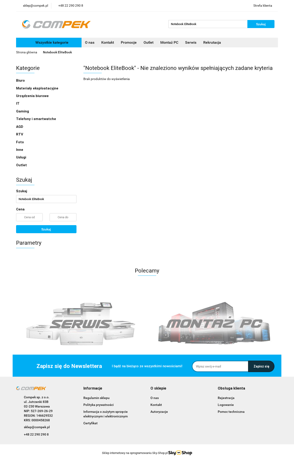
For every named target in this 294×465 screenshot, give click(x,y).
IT (18, 103)
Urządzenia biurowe (33, 96)
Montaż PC (169, 42)
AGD (20, 127)
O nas (89, 42)
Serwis (190, 42)
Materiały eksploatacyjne (37, 88)
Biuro (21, 80)
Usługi (21, 157)
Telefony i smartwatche (36, 119)
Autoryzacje (159, 411)
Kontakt (107, 42)
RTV (20, 134)
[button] (92, 388)
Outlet (148, 42)
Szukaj (46, 229)
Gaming (23, 111)
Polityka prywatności (98, 405)
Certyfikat (90, 423)
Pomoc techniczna (231, 411)
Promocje (129, 42)
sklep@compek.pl (37, 427)
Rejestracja (226, 398)
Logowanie (226, 405)
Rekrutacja (212, 42)
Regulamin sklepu (96, 398)
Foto (20, 142)
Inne (20, 150)
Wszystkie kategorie (51, 42)
